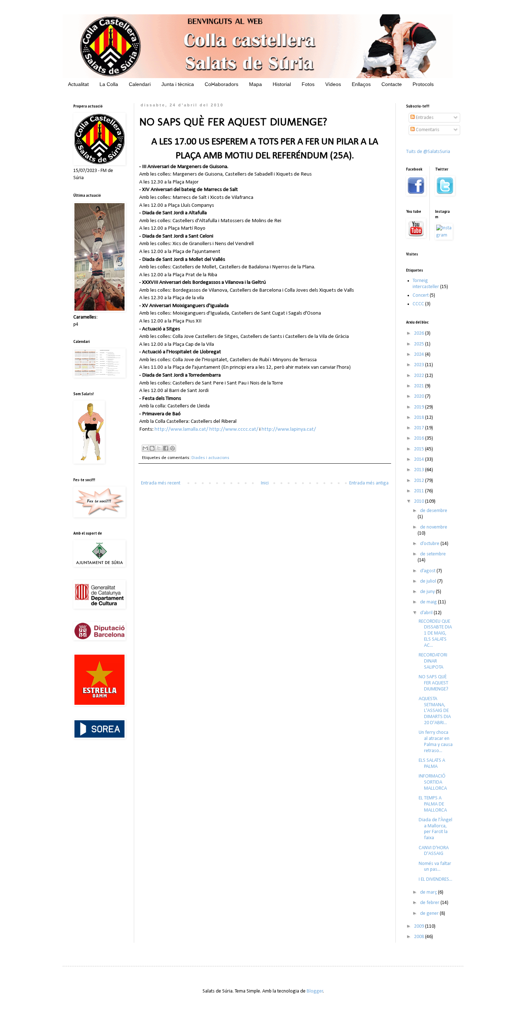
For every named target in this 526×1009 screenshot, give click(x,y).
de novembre (433, 527)
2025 (419, 344)
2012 (419, 480)
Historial (282, 84)
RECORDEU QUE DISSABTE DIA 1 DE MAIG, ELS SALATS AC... (435, 633)
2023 (419, 365)
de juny (428, 591)
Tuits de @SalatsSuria (428, 151)
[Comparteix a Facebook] (165, 448)
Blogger (315, 991)
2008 (419, 936)
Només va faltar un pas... (435, 866)
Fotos (308, 84)
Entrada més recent (160, 483)
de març (429, 892)
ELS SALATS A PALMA (432, 763)
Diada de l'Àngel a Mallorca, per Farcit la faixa (435, 829)
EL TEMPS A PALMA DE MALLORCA (433, 804)
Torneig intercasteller (426, 284)
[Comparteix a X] (158, 448)
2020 (419, 396)
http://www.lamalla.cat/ (181, 429)
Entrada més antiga (369, 483)
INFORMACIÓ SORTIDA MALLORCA (433, 782)
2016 (419, 438)
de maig (429, 602)
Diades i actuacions (210, 458)
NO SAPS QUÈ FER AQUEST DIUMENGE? (433, 683)
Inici (265, 483)
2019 (419, 407)
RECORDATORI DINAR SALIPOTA (433, 661)
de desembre (433, 510)
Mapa (255, 84)
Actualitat (78, 84)
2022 (419, 375)
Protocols (423, 84)
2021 (419, 386)
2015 (419, 449)
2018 (419, 417)
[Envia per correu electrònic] (145, 448)
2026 (419, 333)
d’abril (427, 613)
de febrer (430, 902)
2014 (419, 459)
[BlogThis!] (152, 448)
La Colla (108, 84)
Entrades (424, 117)
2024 (419, 354)
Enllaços (361, 84)
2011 (419, 491)
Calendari (140, 84)
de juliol (428, 581)
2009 (419, 926)
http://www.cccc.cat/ (233, 429)
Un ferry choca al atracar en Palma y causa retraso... (436, 741)
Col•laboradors (221, 84)
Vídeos (333, 84)
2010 (419, 501)
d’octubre (430, 543)
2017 (419, 428)
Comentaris (427, 130)
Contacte (391, 84)
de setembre (433, 554)
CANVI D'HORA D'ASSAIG (434, 851)
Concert (421, 295)
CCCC (418, 304)
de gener (430, 913)
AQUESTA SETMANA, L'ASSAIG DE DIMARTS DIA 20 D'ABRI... (435, 711)
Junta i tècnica (177, 84)
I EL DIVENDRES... (435, 879)
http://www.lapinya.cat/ (289, 429)
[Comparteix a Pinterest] (172, 448)
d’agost (428, 571)
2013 (419, 470)
